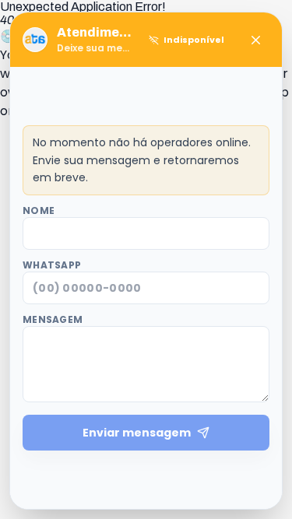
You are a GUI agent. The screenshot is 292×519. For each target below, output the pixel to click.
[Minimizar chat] (255, 40)
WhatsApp (52, 265)
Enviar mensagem (137, 432)
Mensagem (53, 320)
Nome (39, 211)
